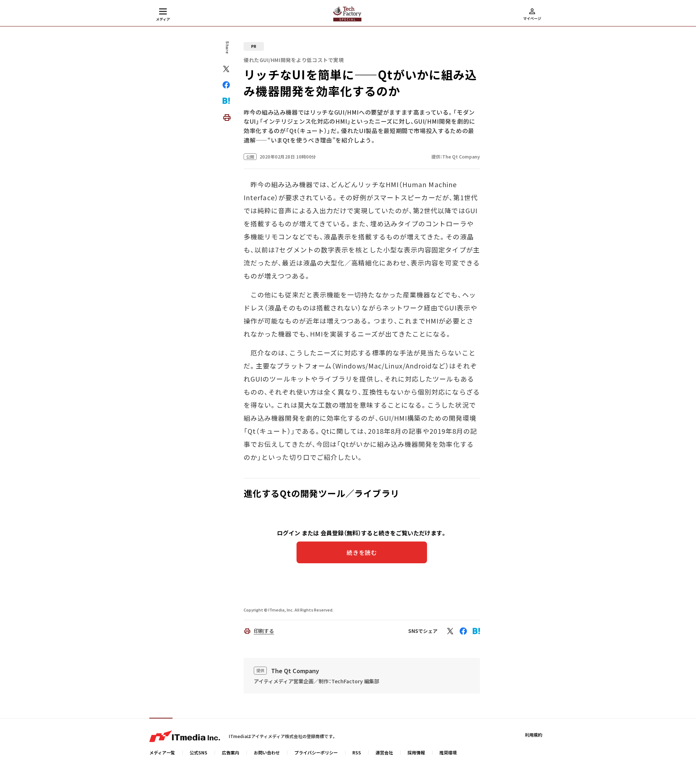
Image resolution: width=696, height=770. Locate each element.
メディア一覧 (162, 752)
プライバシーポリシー (316, 752)
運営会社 (384, 752)
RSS (356, 752)
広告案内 (230, 752)
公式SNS (198, 752)
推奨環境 (448, 752)
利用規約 (533, 735)
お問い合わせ (267, 752)
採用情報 (416, 752)
